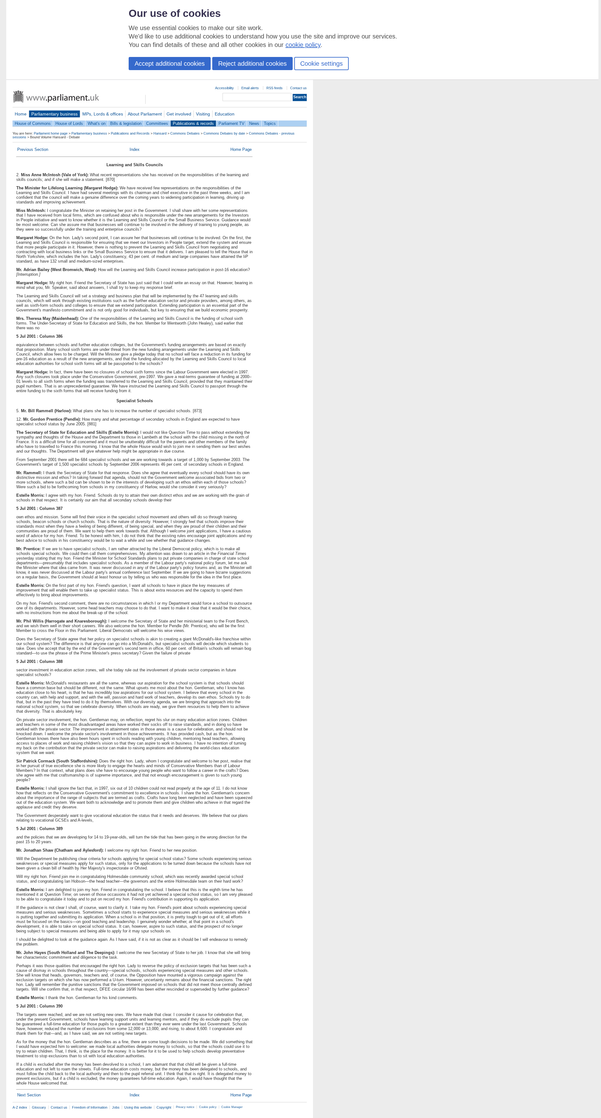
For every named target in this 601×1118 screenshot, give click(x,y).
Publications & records (193, 123)
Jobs (116, 1107)
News (254, 123)
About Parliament (145, 113)
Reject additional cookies (252, 63)
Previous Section (32, 149)
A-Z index (20, 1107)
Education (224, 113)
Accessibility (224, 88)
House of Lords (69, 123)
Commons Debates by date (224, 133)
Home (21, 113)
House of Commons (33, 123)
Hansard (160, 133)
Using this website (138, 1107)
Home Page (241, 149)
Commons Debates (185, 133)
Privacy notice (185, 1107)
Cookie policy (208, 1107)
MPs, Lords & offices (102, 113)
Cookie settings (321, 63)
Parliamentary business (54, 113)
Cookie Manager (232, 1107)
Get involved (179, 113)
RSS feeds (274, 88)
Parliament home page (51, 133)
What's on (96, 123)
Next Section (29, 1095)
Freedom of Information (89, 1107)
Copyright (164, 1107)
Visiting (203, 113)
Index (135, 149)
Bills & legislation (125, 123)
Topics (270, 123)
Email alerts (250, 88)
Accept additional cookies (170, 63)
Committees (157, 123)
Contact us (298, 88)
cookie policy (303, 44)
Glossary (39, 1107)
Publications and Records (130, 133)
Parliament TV (231, 123)
